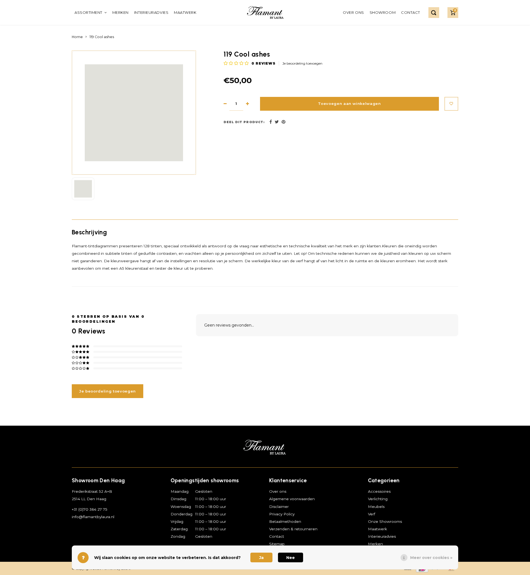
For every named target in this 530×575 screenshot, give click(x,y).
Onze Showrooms (385, 521)
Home (77, 37)
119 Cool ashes (101, 37)
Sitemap (277, 544)
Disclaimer (279, 506)
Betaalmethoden (285, 521)
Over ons (353, 12)
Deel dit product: (244, 122)
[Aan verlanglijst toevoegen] (451, 104)
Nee (290, 557)
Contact (410, 12)
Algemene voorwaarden (292, 499)
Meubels (376, 506)
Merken (120, 12)
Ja (261, 557)
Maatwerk (185, 12)
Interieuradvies (151, 12)
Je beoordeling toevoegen (302, 63)
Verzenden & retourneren (293, 529)
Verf (371, 514)
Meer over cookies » (431, 557)
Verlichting (378, 499)
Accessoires (379, 491)
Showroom (383, 12)
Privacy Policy (282, 514)
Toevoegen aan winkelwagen (349, 103)
